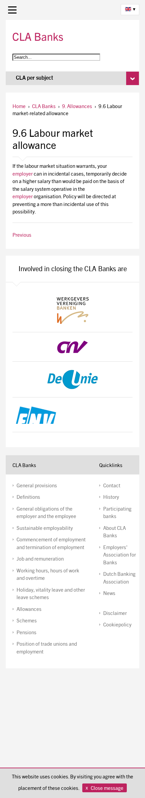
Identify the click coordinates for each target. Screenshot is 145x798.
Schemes (27, 621)
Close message (107, 788)
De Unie (72, 379)
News (109, 593)
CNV (72, 346)
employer (22, 174)
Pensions (26, 633)
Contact (111, 486)
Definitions (28, 497)
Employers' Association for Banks (119, 555)
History (111, 497)
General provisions (37, 486)
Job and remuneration (40, 559)
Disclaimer (115, 613)
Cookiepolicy (117, 625)
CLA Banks (37, 37)
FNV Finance (72, 415)
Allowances (29, 609)
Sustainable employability (45, 528)
